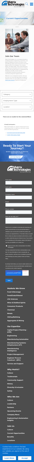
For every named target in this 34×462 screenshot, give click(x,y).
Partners (10, 407)
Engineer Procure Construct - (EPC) (14, 359)
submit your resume (10, 80)
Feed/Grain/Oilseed (14, 295)
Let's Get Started (15, 157)
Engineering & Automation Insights (17, 419)
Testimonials (12, 376)
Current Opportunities (16, 433)
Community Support (15, 380)
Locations (11, 440)
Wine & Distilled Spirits (16, 303)
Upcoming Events (14, 411)
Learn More (9, 458)
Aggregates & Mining (15, 320)
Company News (13, 414)
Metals (9, 313)
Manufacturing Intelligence (13, 350)
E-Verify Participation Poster (13, 134)
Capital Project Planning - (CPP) (17, 331)
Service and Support (15, 364)
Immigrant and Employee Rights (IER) (16, 132)
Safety (9, 391)
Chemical (11, 310)
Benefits (10, 437)
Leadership (11, 404)
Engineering (12, 336)
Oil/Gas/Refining (13, 317)
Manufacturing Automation (17, 339)
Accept (25, 458)
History (10, 384)
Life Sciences (12, 299)
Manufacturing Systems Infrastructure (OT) (16, 344)
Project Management (15, 354)
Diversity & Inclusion (15, 387)
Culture (10, 373)
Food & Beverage (14, 292)
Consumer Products (15, 306)
